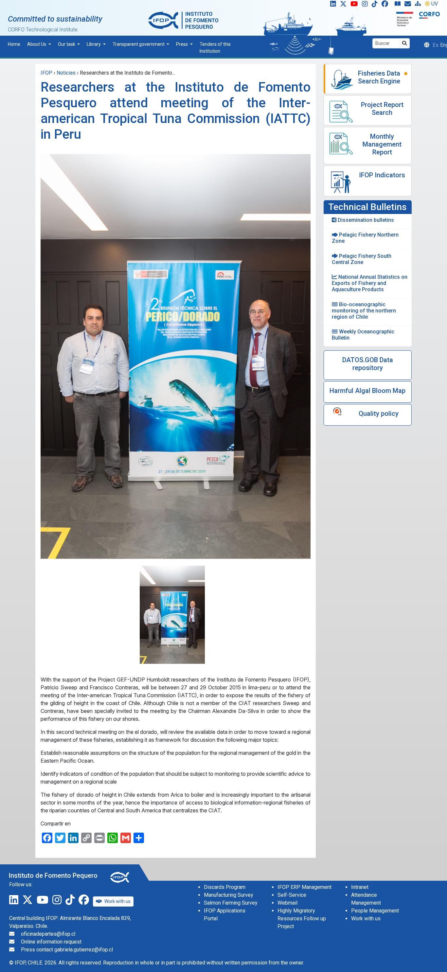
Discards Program (224, 887)
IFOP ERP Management (304, 887)
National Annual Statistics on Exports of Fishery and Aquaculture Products (369, 283)
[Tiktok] (376, 5)
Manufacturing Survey (228, 895)
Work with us (117, 901)
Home (14, 44)
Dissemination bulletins (365, 220)
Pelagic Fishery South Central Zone (361, 259)
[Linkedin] (332, 5)
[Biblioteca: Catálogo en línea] (399, 5)
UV (434, 4)
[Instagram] (366, 5)
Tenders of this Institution (215, 48)
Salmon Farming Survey (231, 903)
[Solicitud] (409, 5)
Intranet (359, 887)
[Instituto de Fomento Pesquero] (183, 20)
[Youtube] (355, 5)
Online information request (51, 942)
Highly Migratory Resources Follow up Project (301, 918)
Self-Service (291, 895)
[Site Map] (419, 5)
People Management (375, 911)
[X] (344, 5)
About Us (37, 44)
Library (94, 44)
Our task (67, 44)
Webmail (287, 903)
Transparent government (139, 44)
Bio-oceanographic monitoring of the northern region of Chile (364, 310)
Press (182, 44)
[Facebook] (387, 5)
